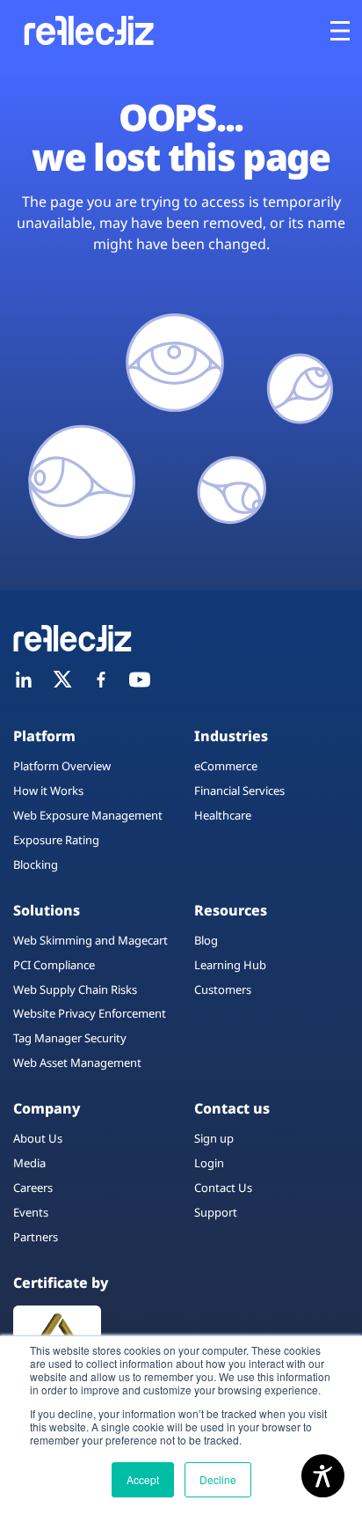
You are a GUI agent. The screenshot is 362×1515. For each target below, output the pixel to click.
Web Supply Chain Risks (75, 989)
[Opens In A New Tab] (23, 679)
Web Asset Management (77, 1062)
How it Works (48, 790)
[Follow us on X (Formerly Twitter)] (62, 679)
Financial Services (239, 790)
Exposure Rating (56, 840)
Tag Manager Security (70, 1038)
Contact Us (223, 1187)
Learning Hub (230, 965)
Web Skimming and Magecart (90, 940)
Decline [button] (217, 1479)
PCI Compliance (54, 965)
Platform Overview (62, 766)
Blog (206, 940)
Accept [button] (143, 1479)
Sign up (214, 1138)
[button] (340, 30)
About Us (37, 1138)
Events (30, 1212)
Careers (33, 1187)
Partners (35, 1237)
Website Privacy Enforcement (89, 1013)
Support (215, 1212)
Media (29, 1163)
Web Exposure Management (88, 815)
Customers (222, 989)
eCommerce (225, 766)
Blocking (35, 864)
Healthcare (222, 815)
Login (209, 1163)
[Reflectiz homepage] (88, 30)
